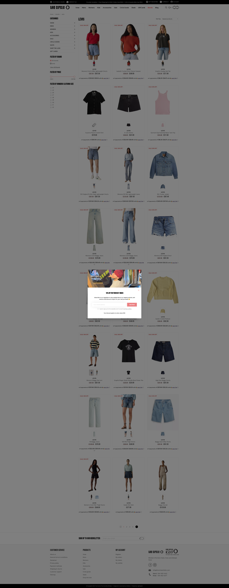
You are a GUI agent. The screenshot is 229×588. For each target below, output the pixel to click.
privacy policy (127, 309)
